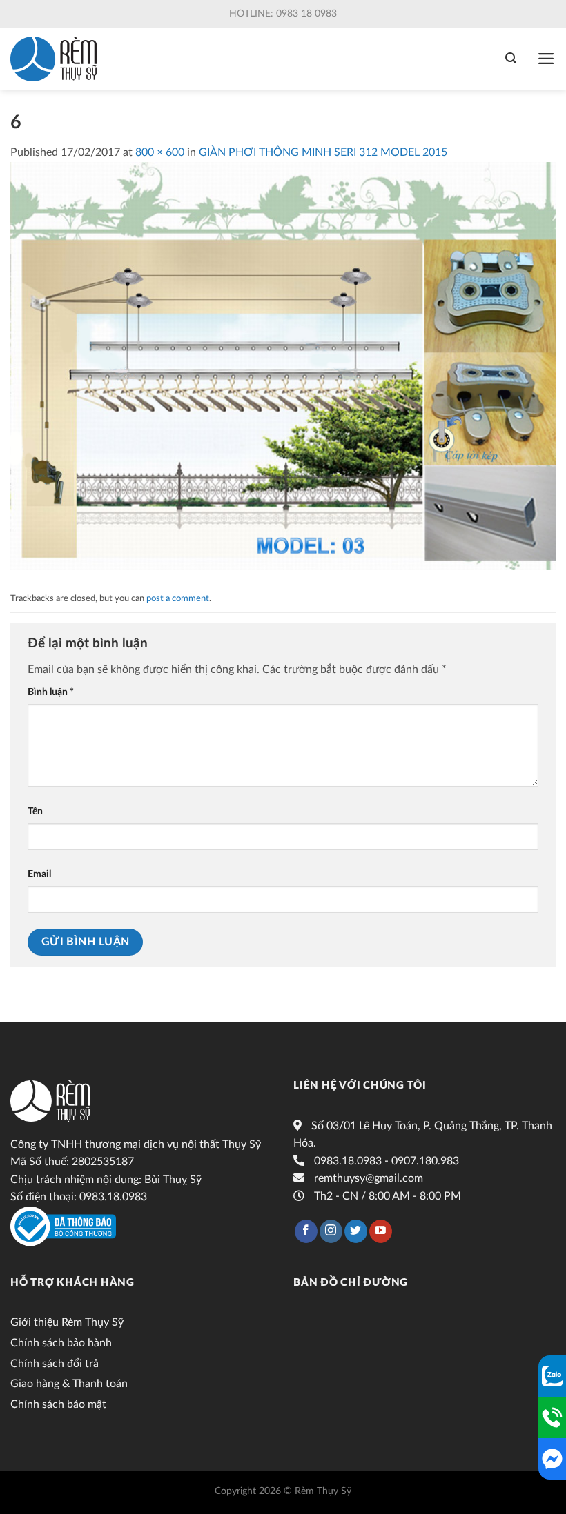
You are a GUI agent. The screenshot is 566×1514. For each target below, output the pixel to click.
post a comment (177, 598)
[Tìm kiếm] (510, 58)
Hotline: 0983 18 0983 (283, 14)
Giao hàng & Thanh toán (69, 1383)
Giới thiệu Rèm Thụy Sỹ (67, 1322)
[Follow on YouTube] (380, 1231)
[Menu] (546, 59)
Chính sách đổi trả (54, 1363)
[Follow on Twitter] (355, 1231)
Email (39, 874)
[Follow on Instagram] (331, 1231)
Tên (35, 811)
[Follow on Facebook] (306, 1231)
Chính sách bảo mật (58, 1404)
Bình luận (51, 692)
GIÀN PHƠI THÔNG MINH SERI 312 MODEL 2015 (323, 152)
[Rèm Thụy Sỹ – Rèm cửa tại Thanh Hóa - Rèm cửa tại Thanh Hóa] (53, 59)
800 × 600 (159, 152)
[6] (283, 365)
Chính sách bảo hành (61, 1343)
